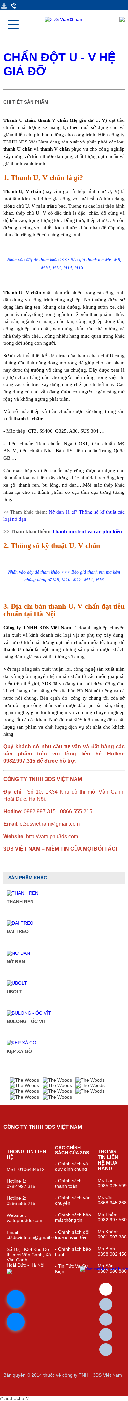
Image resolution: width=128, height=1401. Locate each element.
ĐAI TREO (18, 931)
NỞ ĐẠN (16, 961)
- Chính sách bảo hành (73, 1251)
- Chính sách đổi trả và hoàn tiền (72, 1234)
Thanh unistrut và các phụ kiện (87, 531)
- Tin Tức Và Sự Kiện (71, 1268)
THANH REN (20, 901)
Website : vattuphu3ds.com (24, 1218)
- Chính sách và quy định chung (71, 1166)
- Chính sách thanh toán (68, 1183)
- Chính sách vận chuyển (73, 1200)
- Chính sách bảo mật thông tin (73, 1217)
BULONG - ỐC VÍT (26, 1021)
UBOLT (14, 991)
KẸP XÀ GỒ (19, 1051)
